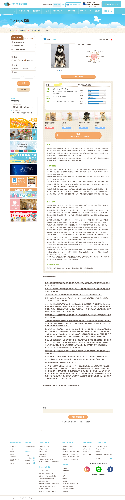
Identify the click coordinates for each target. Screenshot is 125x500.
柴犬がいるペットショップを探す (78, 135)
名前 (44, 408)
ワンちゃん (13, 446)
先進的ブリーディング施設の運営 (47, 476)
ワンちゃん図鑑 (36, 30)
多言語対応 (65, 491)
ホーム (13, 11)
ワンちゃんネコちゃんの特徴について (49, 462)
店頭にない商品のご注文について (23, 107)
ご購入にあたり (57, 11)
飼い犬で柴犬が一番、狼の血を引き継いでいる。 (61, 363)
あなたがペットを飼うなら (14, 459)
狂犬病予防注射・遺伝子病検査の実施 (49, 483)
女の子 (22, 60)
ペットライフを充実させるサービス (48, 491)
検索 (23, 83)
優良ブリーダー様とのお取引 (46, 473)
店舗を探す (36, 11)
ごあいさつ (65, 473)
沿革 (63, 476)
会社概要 (64, 468)
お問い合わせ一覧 (75, 5)
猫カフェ (27, 463)
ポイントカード (43, 451)
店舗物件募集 (66, 471)
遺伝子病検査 (42, 457)
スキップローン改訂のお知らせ (22, 113)
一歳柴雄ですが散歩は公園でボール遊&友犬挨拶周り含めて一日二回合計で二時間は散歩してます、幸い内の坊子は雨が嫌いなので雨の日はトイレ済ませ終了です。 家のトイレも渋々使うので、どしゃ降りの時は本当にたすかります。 (78, 323)
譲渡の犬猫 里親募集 (67, 486)
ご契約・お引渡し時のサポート (47, 486)
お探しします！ (87, 446)
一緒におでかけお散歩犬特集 (70, 459)
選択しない (30, 60)
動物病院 (27, 460)
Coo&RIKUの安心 (71, 11)
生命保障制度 (42, 454)
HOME (12, 30)
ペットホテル (28, 458)
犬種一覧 (12, 463)
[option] (60, 56)
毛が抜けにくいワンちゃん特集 (70, 451)
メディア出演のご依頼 (68, 489)
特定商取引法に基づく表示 (46, 459)
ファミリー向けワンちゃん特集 (70, 457)
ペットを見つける (23, 11)
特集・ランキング (85, 11)
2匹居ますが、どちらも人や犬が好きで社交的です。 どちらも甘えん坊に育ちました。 (73, 295)
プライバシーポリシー (101, 449)
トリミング (28, 455)
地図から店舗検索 (30, 446)
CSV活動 (64, 478)
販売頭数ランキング (67, 446)
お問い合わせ (108, 11)
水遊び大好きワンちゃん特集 (70, 454)
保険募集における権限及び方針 (104, 454)
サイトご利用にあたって (102, 446)
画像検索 (12, 454)
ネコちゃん (13, 449)
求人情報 (98, 459)
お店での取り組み (43, 481)
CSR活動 (64, 481)
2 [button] (59, 70)
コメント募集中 (78, 77)
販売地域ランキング (67, 449)
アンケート (86, 451)
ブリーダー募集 (87, 454)
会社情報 (97, 11)
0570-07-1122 (93, 4)
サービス (46, 11)
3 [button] (61, 70)
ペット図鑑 (23, 30)
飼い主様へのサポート (44, 489)
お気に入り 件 (112, 4)
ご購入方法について (44, 446)
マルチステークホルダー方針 (70, 483)
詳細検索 (23, 89)
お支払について (43, 449)
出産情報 (12, 451)
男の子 (15, 60)
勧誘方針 (98, 451)
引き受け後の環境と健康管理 (46, 478)
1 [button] (57, 70)
